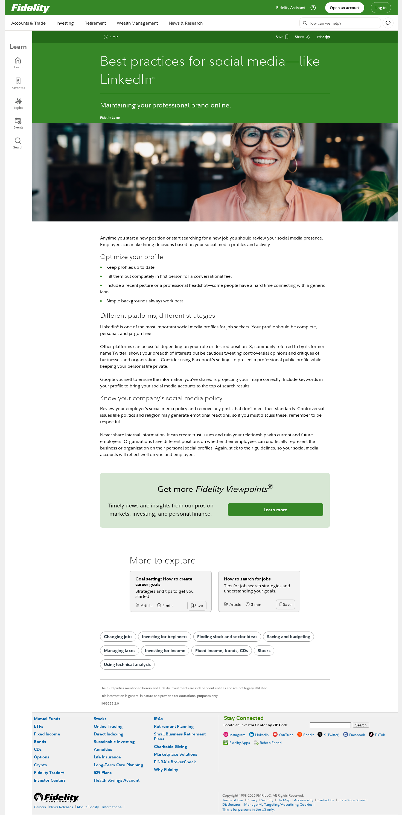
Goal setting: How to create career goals (163, 581)
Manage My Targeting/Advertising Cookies (278, 804)
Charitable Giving (170, 746)
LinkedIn (262, 734)
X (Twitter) (331, 734)
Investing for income (165, 650)
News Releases (61, 807)
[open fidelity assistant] (388, 22)
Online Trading (108, 726)
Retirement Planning (174, 726)
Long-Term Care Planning (118, 764)
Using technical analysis (127, 664)
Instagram (237, 734)
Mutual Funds (47, 718)
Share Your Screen (351, 800)
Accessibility (303, 800)
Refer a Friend (271, 742)
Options (41, 757)
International (112, 807)
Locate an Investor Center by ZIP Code (255, 725)
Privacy (251, 800)
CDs (38, 749)
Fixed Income (47, 734)
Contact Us (325, 800)
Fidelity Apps (239, 742)
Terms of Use (232, 800)
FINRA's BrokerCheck (175, 761)
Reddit (308, 734)
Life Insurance (107, 757)
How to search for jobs (247, 579)
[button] (198, 606)
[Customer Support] (313, 7)
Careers (40, 807)
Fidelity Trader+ (49, 772)
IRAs (158, 718)
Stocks (264, 650)
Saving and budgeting (288, 636)
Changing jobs (118, 636)
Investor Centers (50, 780)
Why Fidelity (166, 769)
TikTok (380, 734)
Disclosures (231, 804)
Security (267, 800)
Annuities (103, 749)
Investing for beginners (164, 636)
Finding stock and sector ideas (227, 636)
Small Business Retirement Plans (180, 736)
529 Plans (103, 772)
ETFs (38, 726)
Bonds (40, 741)
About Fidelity (88, 807)
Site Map (283, 800)
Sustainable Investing (114, 741)
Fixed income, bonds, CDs (221, 650)
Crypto (40, 764)
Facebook (357, 734)
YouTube (286, 734)
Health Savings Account (116, 780)
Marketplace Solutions (175, 754)
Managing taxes (119, 650)
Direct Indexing (108, 734)
